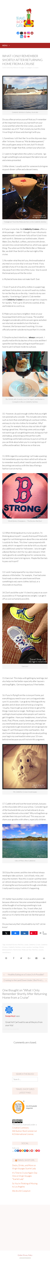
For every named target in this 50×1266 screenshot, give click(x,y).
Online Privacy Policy (25, 1255)
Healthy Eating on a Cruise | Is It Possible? (26, 974)
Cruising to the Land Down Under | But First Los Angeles (26, 980)
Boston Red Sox (17, 945)
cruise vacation (26, 947)
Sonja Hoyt (10, 1016)
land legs (36, 947)
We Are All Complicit (21, 1191)
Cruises (36, 68)
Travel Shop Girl (26, 1160)
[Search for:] (25, 1079)
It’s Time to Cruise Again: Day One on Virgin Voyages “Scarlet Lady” (24, 1176)
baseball (9, 945)
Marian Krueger (18, 68)
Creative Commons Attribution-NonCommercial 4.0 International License (24, 1131)
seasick (40, 950)
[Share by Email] (36, 958)
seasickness (6, 952)
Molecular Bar (27, 950)
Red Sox (35, 950)
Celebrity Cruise (34, 945)
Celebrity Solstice (15, 947)
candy (26, 945)
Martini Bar (17, 950)
